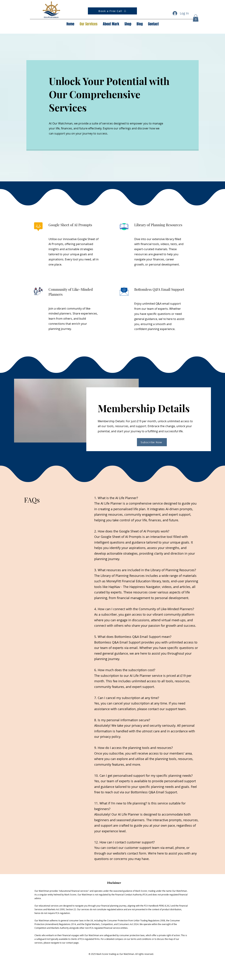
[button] (196, 18)
